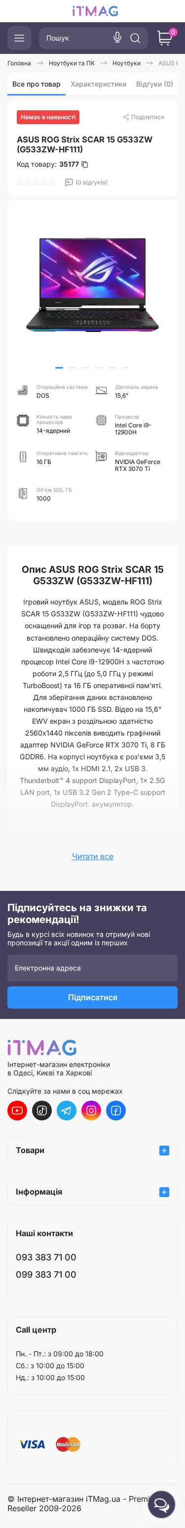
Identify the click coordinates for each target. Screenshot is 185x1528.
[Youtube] (17, 1110)
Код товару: (48, 164)
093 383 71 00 (46, 1257)
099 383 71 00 (46, 1274)
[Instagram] (91, 1110)
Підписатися (92, 997)
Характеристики (98, 84)
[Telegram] (66, 1110)
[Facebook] (116, 1110)
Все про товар (36, 84)
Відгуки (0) (154, 84)
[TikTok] (42, 1110)
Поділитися (147, 117)
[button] (59, 368)
